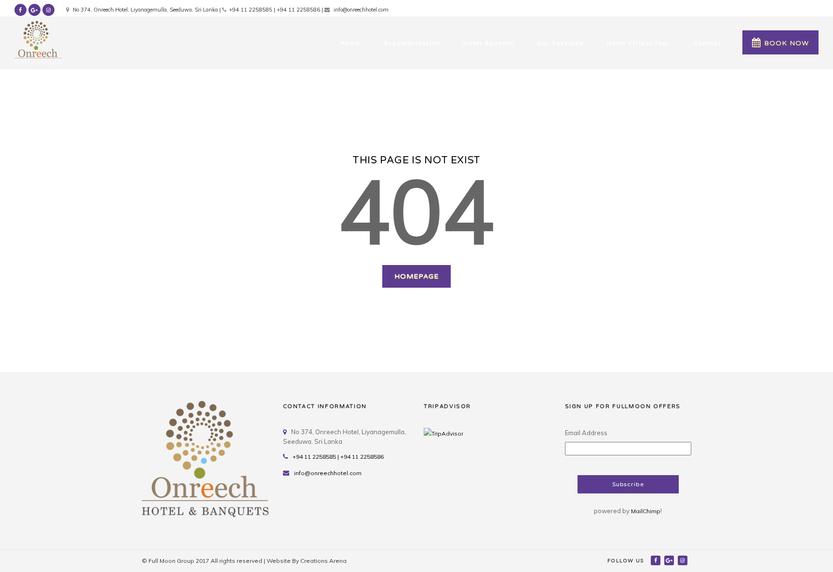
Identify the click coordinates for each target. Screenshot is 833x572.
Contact (707, 43)
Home (350, 43)
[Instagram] (683, 560)
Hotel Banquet (488, 43)
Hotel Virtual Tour (638, 43)
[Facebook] (656, 560)
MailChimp (645, 511)
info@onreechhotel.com (328, 473)
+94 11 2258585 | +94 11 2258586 (338, 456)
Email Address (586, 433)
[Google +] (669, 560)
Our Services (560, 43)
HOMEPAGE (416, 276)
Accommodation (412, 43)
